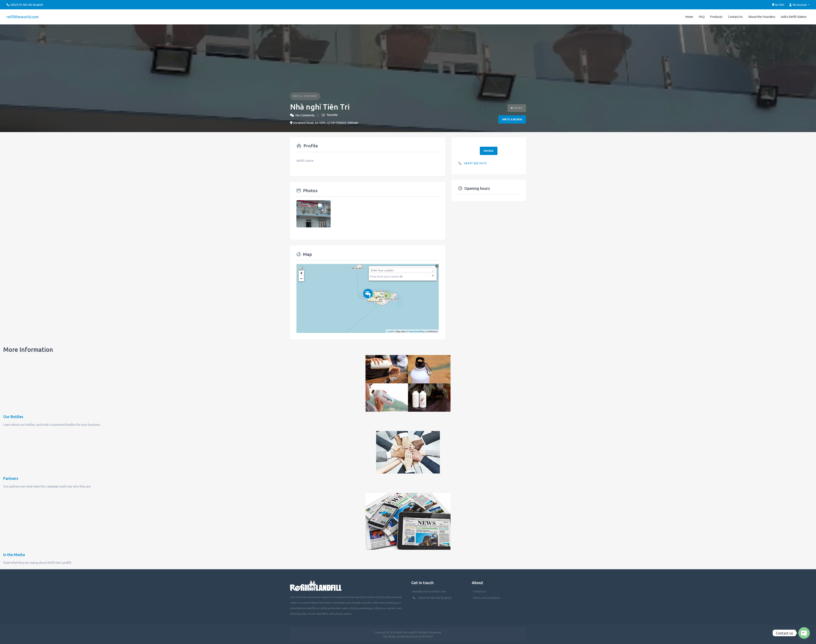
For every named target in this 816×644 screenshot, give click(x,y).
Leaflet (390, 331)
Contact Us (735, 16)
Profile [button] (489, 150)
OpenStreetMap (416, 331)
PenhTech (427, 636)
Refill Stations (305, 96)
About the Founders (761, 16)
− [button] (301, 278)
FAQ (702, 16)
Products (716, 16)
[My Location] (400, 276)
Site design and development (400, 636)
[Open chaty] (804, 633)
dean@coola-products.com (429, 591)
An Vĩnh (779, 4)
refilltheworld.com (23, 17)
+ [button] (301, 273)
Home (689, 16)
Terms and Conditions (486, 597)
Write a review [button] (512, 119)
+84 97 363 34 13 (475, 163)
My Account (800, 4)
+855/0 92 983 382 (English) (434, 597)
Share (518, 108)
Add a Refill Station (794, 16)
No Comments (305, 115)
